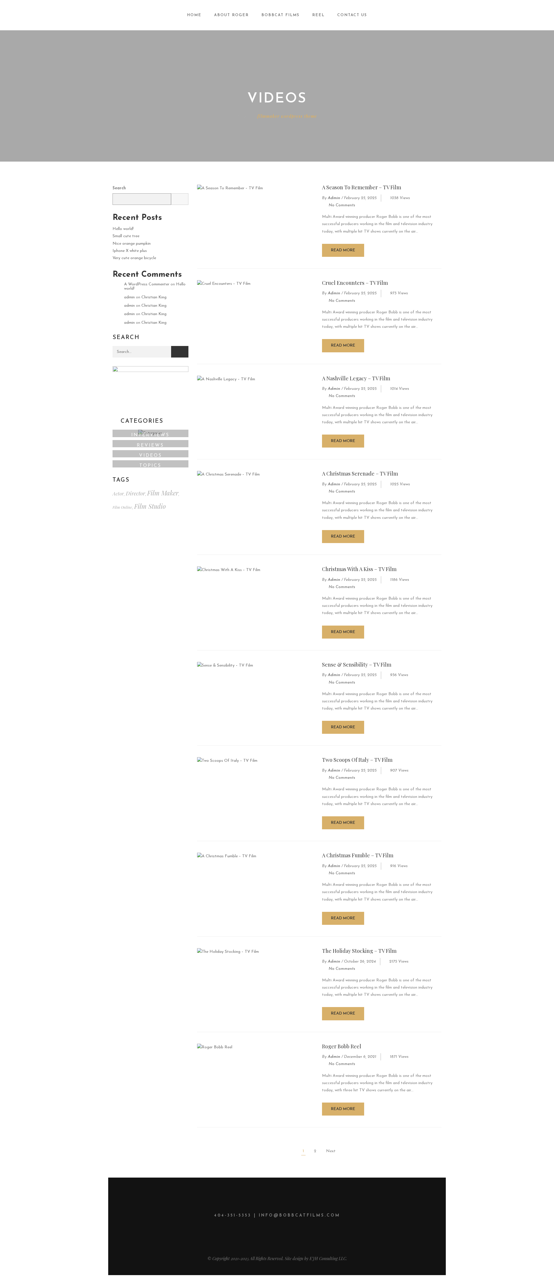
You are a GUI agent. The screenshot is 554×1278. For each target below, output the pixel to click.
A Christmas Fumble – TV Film (357, 855)
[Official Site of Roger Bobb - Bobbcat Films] (59, 15)
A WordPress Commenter (146, 284)
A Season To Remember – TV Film (361, 187)
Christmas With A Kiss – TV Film (359, 569)
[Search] (179, 352)
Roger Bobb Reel (341, 1046)
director (135, 493)
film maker (162, 493)
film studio (150, 506)
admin (334, 198)
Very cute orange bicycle (134, 258)
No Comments (342, 205)
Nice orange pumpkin (132, 244)
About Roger (231, 15)
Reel (318, 15)
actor (118, 493)
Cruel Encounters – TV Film (355, 282)
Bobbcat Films (280, 15)
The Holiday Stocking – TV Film (359, 950)
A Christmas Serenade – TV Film (360, 473)
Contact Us (352, 15)
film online (122, 507)
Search (119, 188)
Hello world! (123, 229)
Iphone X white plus (130, 251)
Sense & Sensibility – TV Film (356, 664)
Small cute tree (126, 236)
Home (194, 15)
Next (331, 1151)
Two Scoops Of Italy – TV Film (357, 759)
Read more (343, 250)
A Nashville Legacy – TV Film (356, 378)
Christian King (153, 297)
